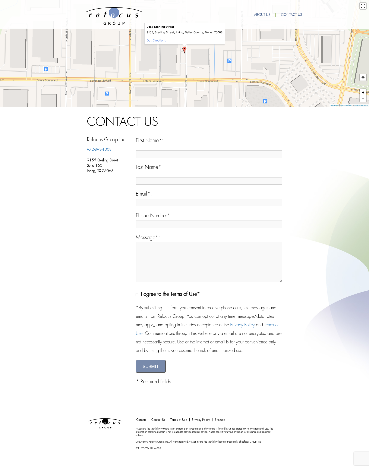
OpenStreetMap (361, 105)
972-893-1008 (99, 149)
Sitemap (220, 419)
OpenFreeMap (346, 105)
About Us (262, 14)
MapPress (335, 105)
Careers (141, 419)
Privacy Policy (242, 325)
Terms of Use (178, 419)
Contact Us (291, 14)
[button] (184, 50)
